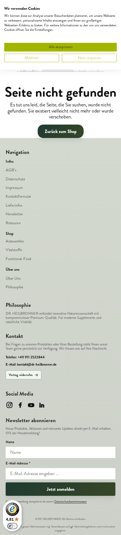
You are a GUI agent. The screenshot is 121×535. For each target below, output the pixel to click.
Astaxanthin (15, 241)
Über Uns (13, 278)
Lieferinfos (14, 205)
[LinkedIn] (42, 405)
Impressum (14, 187)
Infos (10, 161)
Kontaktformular (18, 196)
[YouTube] (31, 405)
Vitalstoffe (14, 250)
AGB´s (11, 170)
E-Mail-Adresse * (18, 463)
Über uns (12, 269)
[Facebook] (20, 405)
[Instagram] (9, 405)
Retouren (13, 223)
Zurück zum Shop (61, 131)
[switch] (12, 526)
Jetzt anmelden (60, 489)
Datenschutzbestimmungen (70, 501)
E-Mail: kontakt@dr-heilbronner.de (31, 365)
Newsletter (14, 214)
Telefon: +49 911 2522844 (25, 357)
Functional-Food (18, 258)
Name (10, 442)
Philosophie (14, 287)
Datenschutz (15, 179)
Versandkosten (58, 527)
